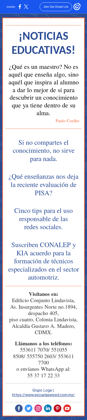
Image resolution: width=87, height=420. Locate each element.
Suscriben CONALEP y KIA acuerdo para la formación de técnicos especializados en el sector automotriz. (43, 261)
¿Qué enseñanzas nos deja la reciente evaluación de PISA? (43, 184)
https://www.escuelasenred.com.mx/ (43, 395)
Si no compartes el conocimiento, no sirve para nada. (43, 150)
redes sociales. (43, 226)
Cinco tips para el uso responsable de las (43, 214)
